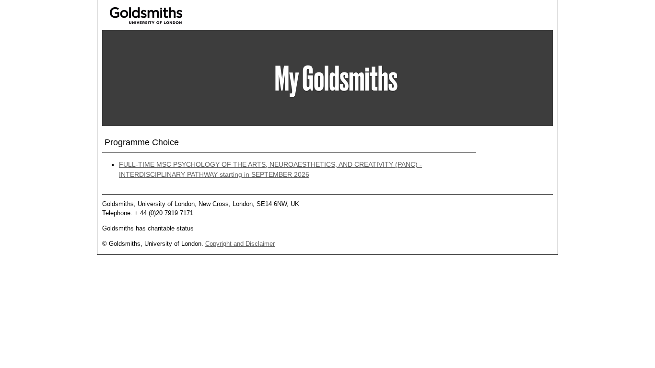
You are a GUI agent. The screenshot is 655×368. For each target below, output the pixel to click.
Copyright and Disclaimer (240, 243)
